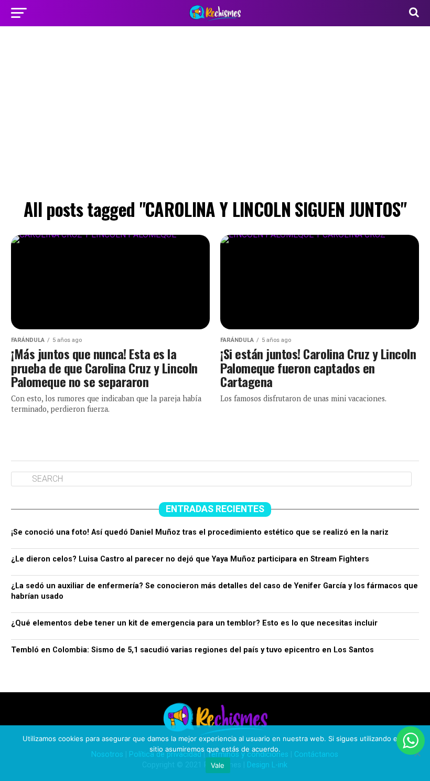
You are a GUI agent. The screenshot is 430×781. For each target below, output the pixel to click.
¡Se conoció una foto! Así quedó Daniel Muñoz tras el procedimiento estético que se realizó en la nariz (200, 532)
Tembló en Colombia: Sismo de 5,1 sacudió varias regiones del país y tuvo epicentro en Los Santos (192, 649)
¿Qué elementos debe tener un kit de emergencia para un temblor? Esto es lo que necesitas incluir (194, 623)
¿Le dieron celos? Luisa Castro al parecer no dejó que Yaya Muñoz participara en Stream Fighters (190, 559)
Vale (218, 765)
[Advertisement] (215, 115)
